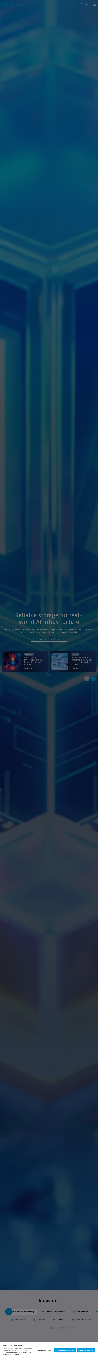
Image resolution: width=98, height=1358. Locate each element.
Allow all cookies (85, 1350)
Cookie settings (44, 1350)
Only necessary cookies (65, 1350)
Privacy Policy (18, 1354)
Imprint (7, 1354)
